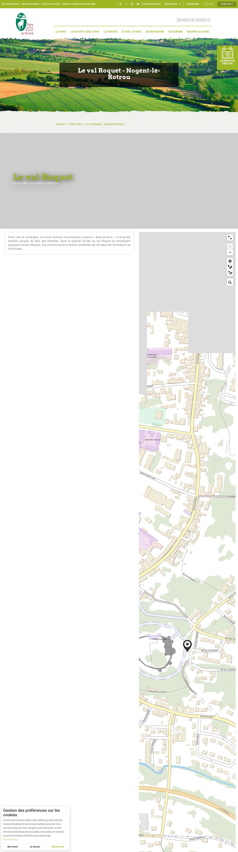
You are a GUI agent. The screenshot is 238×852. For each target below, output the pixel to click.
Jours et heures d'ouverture (79, 4)
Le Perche (110, 31)
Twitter (126, 4)
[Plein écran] (230, 237)
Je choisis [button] (35, 846)
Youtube (138, 4)
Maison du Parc (198, 31)
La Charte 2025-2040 (85, 31)
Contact (227, 4)
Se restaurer (155, 31)
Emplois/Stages (30, 4)
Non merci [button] (12, 846)
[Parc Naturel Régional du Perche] (24, 23)
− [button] (230, 252)
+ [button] (230, 246)
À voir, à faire (131, 31)
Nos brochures (151, 4)
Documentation (10, 4)
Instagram (132, 4)
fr (210, 4)
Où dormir (176, 31)
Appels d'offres (50, 4)
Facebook (121, 4)
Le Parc (61, 31)
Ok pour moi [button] (58, 846)
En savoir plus (10, 839)
